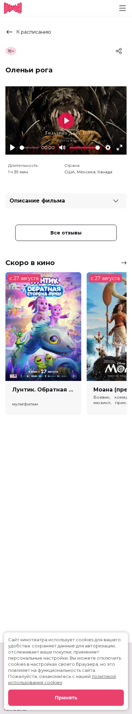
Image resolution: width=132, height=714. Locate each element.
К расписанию (33, 32)
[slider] (29, 147)
